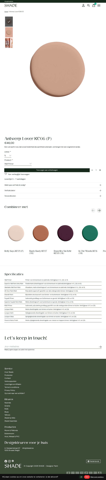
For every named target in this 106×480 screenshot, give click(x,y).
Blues (7, 412)
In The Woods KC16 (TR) (87, 252)
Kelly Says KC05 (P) (14, 251)
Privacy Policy (10, 390)
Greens (7, 406)
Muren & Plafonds (11, 430)
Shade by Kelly (10, 418)
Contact (8, 378)
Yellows (7, 415)
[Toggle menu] (98, 5)
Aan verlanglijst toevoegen (18, 174)
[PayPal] (73, 473)
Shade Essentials (11, 421)
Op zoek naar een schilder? (15, 393)
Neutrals (8, 403)
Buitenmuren (9, 433)
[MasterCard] (77, 473)
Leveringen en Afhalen (13, 384)
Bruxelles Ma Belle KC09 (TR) (62, 252)
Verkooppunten (10, 381)
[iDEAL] (68, 473)
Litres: (8, 152)
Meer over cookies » (97, 477)
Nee (87, 477)
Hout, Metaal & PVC (12, 436)
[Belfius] (95, 473)
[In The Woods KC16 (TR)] (90, 233)
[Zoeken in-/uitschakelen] (88, 5)
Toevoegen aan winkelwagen (47, 170)
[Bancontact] (86, 473)
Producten (8, 375)
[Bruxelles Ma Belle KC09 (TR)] (65, 233)
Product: (9, 160)
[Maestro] (91, 473)
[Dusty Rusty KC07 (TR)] (40, 233)
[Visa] (82, 473)
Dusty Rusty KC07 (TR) (38, 252)
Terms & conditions (12, 387)
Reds (6, 409)
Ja (81, 477)
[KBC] (99, 473)
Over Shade (9, 372)
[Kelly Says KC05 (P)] (16, 233)
